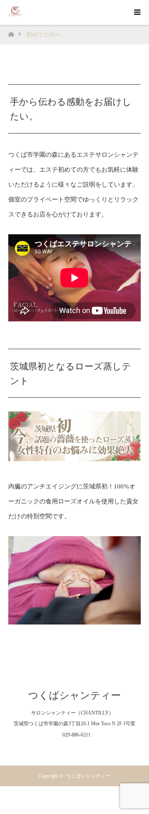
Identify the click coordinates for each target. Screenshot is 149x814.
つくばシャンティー (74, 695)
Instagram (74, 750)
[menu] (136, 12)
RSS (91, 750)
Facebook (58, 750)
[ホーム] (11, 32)
